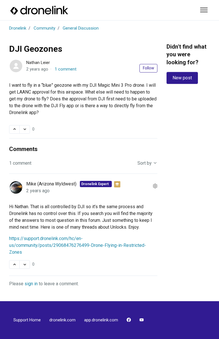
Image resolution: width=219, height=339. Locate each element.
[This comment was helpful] (14, 264)
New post (182, 77)
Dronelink (17, 28)
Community (44, 28)
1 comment (65, 69)
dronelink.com (62, 320)
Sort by (145, 163)
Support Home (27, 320)
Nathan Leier (38, 62)
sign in (31, 283)
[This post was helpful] (14, 129)
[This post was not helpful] (24, 129)
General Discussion (81, 28)
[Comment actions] (155, 186)
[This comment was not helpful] (24, 264)
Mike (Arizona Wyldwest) (52, 184)
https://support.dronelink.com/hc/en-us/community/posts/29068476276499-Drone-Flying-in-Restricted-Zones (77, 245)
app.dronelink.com (101, 320)
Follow (148, 68)
